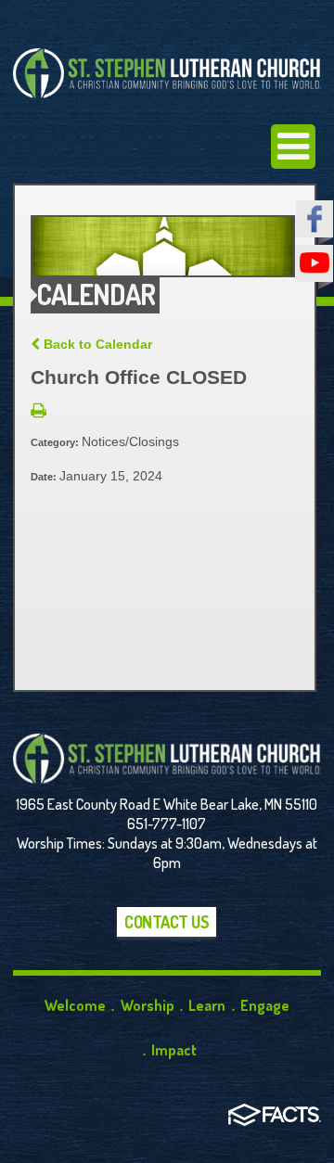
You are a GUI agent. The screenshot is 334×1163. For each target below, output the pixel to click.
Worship (147, 1005)
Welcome (75, 1005)
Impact (174, 1050)
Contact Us (166, 922)
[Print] (38, 411)
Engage (264, 1005)
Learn (206, 1005)
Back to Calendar (96, 344)
